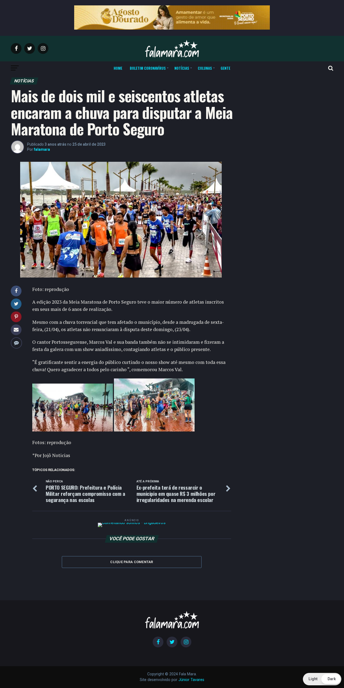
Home (118, 68)
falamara (42, 149)
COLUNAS (205, 68)
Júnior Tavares (191, 680)
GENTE (225, 68)
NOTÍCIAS (181, 68)
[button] (322, 679)
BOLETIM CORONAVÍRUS (148, 68)
